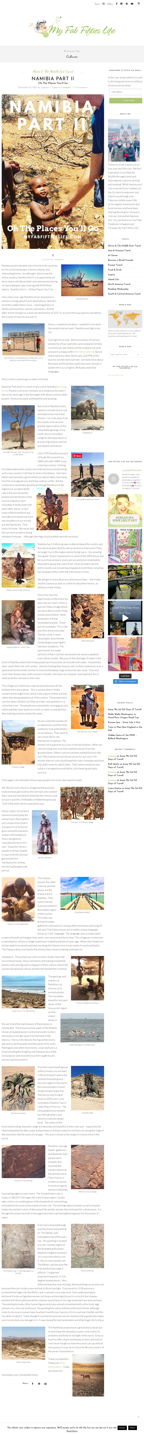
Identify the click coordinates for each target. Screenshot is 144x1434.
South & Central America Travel (124, 294)
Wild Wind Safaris (83, 351)
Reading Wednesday (118, 289)
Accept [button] (122, 1428)
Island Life (113, 279)
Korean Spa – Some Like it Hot (124, 722)
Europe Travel (115, 265)
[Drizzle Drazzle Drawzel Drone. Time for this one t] (125, 546)
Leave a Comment (61, 87)
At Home (112, 255)
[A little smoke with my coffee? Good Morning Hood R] (125, 654)
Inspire (111, 275)
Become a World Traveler (120, 260)
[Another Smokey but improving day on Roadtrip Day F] (125, 618)
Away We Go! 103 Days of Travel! (124, 709)
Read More (72, 1431)
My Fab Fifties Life (115, 375)
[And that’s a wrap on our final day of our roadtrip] (125, 582)
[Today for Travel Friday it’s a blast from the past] (125, 510)
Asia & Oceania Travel (119, 251)
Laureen (45, 87)
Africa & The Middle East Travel (53, 71)
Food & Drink (115, 270)
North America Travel (119, 284)
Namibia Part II (53, 79)
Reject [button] (132, 1428)
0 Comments (80, 87)
